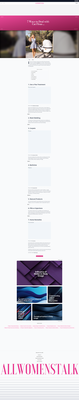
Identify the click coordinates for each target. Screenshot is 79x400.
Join (77, 3)
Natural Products (34, 76)
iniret (61, 321)
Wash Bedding (33, 72)
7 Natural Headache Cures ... (52, 325)
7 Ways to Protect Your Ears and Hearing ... (12, 327)
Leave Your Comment (39, 256)
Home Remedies (34, 79)
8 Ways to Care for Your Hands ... (26, 325)
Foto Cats (33, 240)
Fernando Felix (34, 187)
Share (33, 59)
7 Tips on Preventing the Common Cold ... (67, 327)
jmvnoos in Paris (35, 155)
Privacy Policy (39, 359)
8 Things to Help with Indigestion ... (26, 327)
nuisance (38, 62)
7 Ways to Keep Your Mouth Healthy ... (52, 327)
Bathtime (33, 75)
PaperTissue (36, 252)
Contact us (39, 354)
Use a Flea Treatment (34, 71)
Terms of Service (39, 361)
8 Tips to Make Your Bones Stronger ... (64, 325)
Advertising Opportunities (39, 358)
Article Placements (39, 356)
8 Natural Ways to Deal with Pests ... (39, 325)
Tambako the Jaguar (35, 105)
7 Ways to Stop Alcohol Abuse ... (13, 325)
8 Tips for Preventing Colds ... (39, 327)
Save (29, 59)
